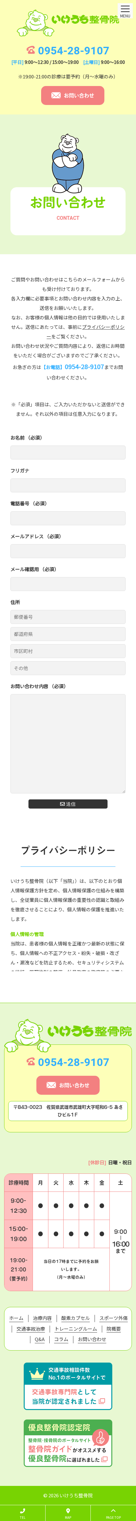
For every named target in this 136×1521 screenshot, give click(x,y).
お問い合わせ (79, 95)
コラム (61, 1339)
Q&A (40, 1339)
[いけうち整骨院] (68, 22)
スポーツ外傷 (113, 1318)
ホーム (16, 1318)
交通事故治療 (30, 1329)
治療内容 (42, 1318)
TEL (22, 1517)
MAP (68, 1517)
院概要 (114, 1329)
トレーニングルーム (75, 1329)
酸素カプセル (75, 1318)
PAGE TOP (113, 1517)
